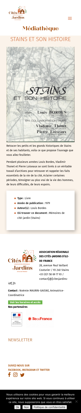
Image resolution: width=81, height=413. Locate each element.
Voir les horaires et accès (25, 302)
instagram (29, 370)
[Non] (76, 401)
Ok (17, 407)
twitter (45, 370)
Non (26, 407)
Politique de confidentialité (49, 407)
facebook (14, 370)
